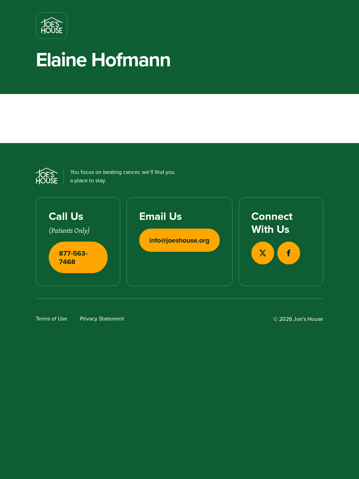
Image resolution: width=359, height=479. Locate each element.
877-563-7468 (73, 257)
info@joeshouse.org (179, 240)
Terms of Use (51, 318)
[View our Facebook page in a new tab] (288, 253)
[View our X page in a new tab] (262, 253)
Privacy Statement (102, 318)
